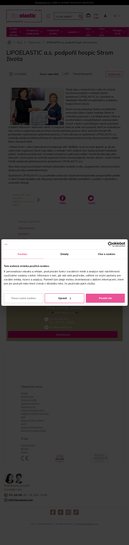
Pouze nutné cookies (23, 298)
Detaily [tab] (64, 254)
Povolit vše (105, 298)
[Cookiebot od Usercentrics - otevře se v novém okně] (110, 244)
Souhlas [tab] (22, 254)
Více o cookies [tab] (106, 254)
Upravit (62, 298)
